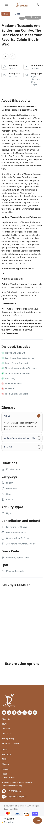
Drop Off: (8, 447)
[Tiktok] (14, 712)
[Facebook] (4, 712)
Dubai (18, 14)
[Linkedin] (19, 712)
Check (37, 820)
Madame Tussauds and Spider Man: (20, 438)
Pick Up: (7, 416)
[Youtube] (30, 712)
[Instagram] (9, 712)
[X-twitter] (24, 712)
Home (5, 14)
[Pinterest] (35, 712)
